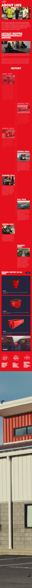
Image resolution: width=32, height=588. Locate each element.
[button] (29, 2)
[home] (4, 1)
